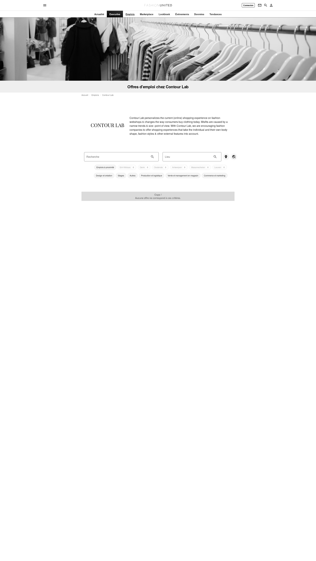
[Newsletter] (260, 5)
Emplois (95, 95)
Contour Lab (108, 95)
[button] (105, 167)
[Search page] (266, 5)
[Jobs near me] (226, 156)
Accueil (84, 95)
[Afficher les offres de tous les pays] (234, 156)
